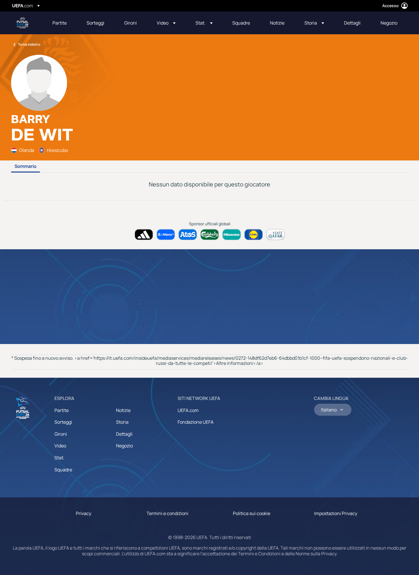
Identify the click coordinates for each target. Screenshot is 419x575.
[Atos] (187, 234)
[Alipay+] (165, 234)
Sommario (25, 166)
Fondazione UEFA (195, 422)
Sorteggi (63, 422)
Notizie (123, 410)
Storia (122, 422)
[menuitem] (62, 22)
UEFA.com (188, 410)
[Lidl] (253, 234)
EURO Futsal (23, 22)
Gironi (60, 434)
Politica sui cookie (251, 513)
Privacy (83, 513)
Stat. (59, 458)
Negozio (124, 446)
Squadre (63, 470)
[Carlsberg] (209, 234)
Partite (61, 410)
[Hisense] (231, 234)
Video (60, 446)
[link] (59, 22)
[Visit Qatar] (275, 234)
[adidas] (144, 234)
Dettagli (124, 434)
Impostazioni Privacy (335, 513)
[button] (166, 22)
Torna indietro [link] (29, 44)
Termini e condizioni (167, 513)
